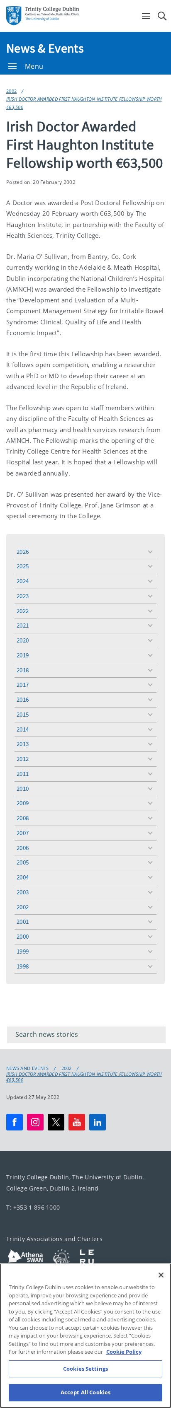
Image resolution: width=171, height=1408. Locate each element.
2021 (23, 625)
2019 (23, 655)
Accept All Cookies (85, 1392)
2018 (23, 670)
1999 (23, 951)
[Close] (161, 1275)
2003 (23, 892)
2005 (23, 862)
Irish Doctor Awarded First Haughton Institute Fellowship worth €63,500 (84, 103)
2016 (23, 699)
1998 (23, 966)
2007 (23, 833)
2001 (23, 921)
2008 (23, 818)
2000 (23, 936)
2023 (23, 596)
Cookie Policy (124, 1351)
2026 (23, 551)
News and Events (27, 1068)
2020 (23, 640)
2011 (23, 774)
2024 (23, 581)
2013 (23, 744)
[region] (85, 1335)
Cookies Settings (85, 1368)
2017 (23, 684)
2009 (23, 803)
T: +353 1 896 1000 (33, 1207)
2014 (23, 729)
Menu (34, 66)
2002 (11, 91)
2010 (23, 788)
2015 (23, 714)
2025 (23, 566)
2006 (23, 848)
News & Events (45, 48)
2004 (23, 877)
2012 (23, 759)
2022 (23, 611)
